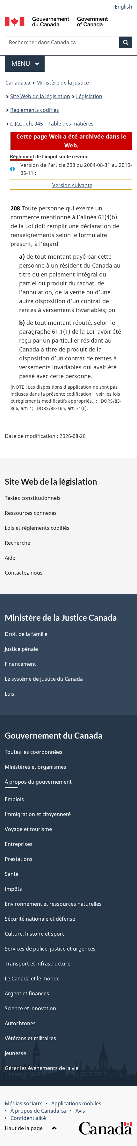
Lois (9, 693)
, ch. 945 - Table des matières (52, 123)
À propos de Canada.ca (38, 1110)
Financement (20, 663)
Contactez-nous (24, 572)
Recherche (17, 542)
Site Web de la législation (40, 96)
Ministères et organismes (35, 766)
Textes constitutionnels (33, 498)
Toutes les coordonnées (33, 751)
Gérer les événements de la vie (41, 1068)
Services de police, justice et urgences (50, 948)
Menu (28, 63)
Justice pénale (21, 648)
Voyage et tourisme (28, 829)
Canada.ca (17, 82)
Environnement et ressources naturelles (53, 903)
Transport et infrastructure (37, 963)
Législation (89, 96)
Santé (11, 873)
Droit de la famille (26, 634)
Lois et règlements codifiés (37, 527)
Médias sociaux (23, 1103)
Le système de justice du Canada (44, 678)
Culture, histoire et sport (34, 933)
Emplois (14, 799)
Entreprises (18, 844)
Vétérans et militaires (30, 1038)
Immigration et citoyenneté (38, 814)
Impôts (13, 888)
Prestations (18, 859)
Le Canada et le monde (32, 978)
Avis (80, 1110)
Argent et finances (27, 993)
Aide (10, 557)
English (123, 6)
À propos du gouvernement (38, 781)
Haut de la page (24, 1128)
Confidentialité (28, 1118)
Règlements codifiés (34, 109)
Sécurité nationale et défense (40, 918)
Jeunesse (15, 1053)
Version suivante (72, 185)
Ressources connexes (31, 512)
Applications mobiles (76, 1103)
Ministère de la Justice (62, 82)
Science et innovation (30, 1008)
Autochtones (20, 1023)
